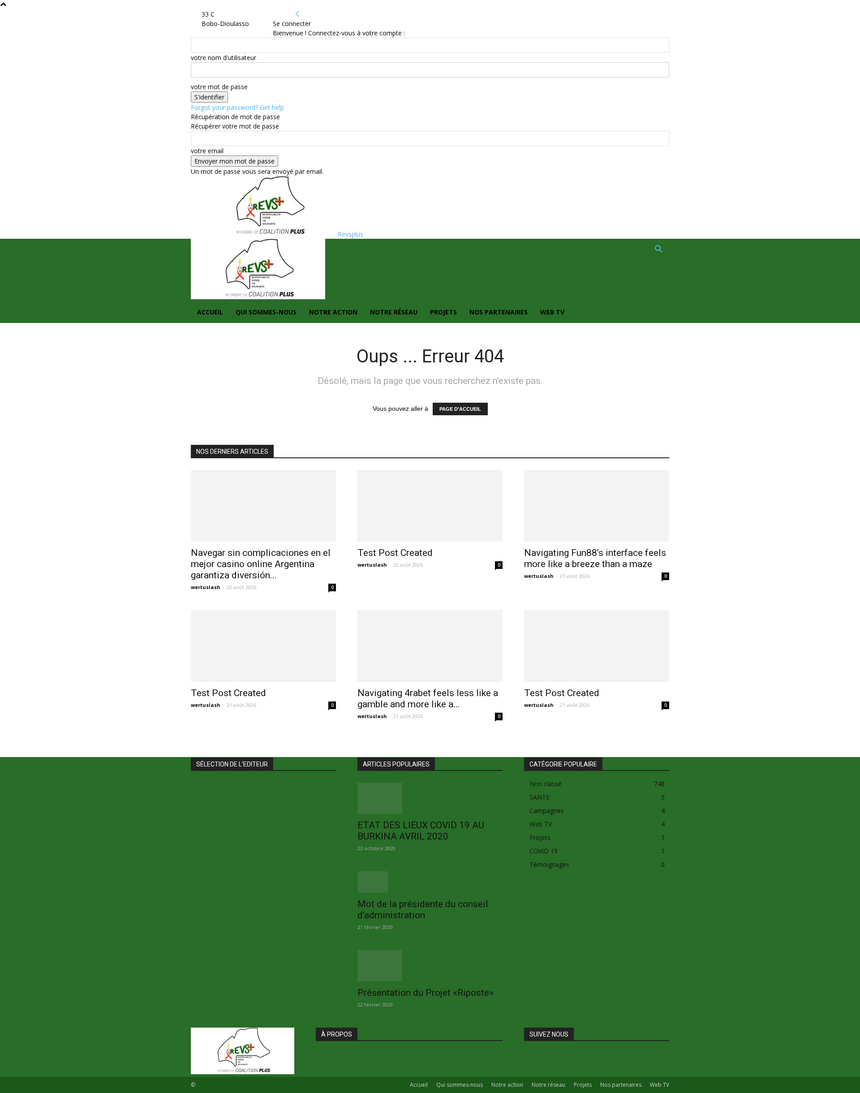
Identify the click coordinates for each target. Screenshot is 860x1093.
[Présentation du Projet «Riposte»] (430, 965)
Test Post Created (395, 552)
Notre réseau (393, 312)
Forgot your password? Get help (237, 107)
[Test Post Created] (430, 506)
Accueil (210, 312)
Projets (443, 312)
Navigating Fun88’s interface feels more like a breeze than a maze (595, 558)
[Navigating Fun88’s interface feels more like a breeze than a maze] (596, 506)
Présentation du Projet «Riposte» (425, 992)
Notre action (333, 312)
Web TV (552, 312)
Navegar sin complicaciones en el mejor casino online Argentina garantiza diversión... (261, 564)
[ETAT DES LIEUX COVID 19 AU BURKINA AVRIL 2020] (430, 798)
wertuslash (205, 587)
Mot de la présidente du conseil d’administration (422, 910)
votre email (207, 150)
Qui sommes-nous (266, 312)
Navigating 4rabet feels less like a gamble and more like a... (427, 699)
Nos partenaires (498, 312)
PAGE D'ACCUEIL (460, 409)
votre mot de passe (219, 86)
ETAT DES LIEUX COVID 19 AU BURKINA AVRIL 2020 (420, 831)
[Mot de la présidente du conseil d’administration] (430, 882)
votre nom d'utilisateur (223, 57)
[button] (658, 250)
